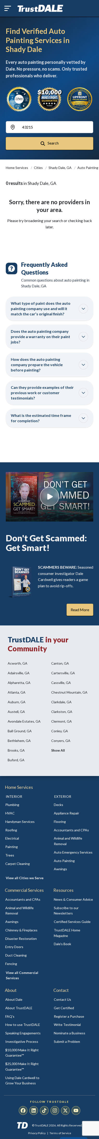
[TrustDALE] (40, 8)
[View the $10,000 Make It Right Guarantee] (49, 99)
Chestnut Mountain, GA (69, 692)
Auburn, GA (16, 702)
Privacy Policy (37, 1133)
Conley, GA (59, 731)
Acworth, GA (17, 663)
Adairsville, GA (19, 673)
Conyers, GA (60, 741)
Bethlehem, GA (19, 741)
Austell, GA (16, 712)
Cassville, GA (61, 683)
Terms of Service (60, 1133)
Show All (58, 750)
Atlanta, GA (16, 692)
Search (53, 143)
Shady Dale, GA (60, 168)
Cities (38, 168)
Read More (80, 609)
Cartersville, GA (63, 673)
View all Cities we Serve (24, 878)
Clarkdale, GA (61, 702)
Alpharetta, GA (19, 683)
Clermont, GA (61, 721)
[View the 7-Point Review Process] (19, 99)
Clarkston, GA (61, 712)
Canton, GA (60, 663)
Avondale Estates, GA (24, 721)
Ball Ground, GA (20, 731)
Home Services (17, 168)
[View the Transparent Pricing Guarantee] (80, 99)
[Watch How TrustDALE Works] (49, 497)
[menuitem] (25, 805)
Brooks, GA (16, 750)
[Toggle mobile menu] (7, 8)
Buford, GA (16, 760)
